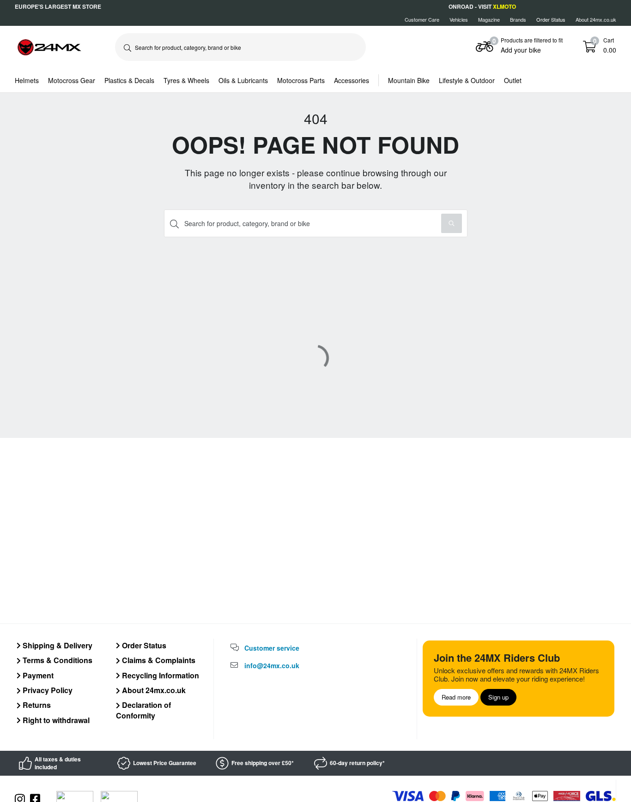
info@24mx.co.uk (271, 665)
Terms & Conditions (56, 660)
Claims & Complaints (157, 660)
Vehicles (458, 19)
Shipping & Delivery (56, 645)
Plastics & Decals (129, 80)
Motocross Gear (71, 80)
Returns (36, 705)
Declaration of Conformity (143, 710)
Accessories (351, 80)
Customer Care (422, 19)
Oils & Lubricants (243, 80)
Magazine (489, 19)
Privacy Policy (47, 690)
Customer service (271, 647)
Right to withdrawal (55, 720)
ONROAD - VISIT (482, 6)
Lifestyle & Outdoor (467, 80)
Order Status (143, 645)
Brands (518, 19)
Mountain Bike (409, 80)
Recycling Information (159, 675)
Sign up (498, 697)
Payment (37, 675)
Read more (456, 697)
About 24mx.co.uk (596, 19)
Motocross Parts (301, 80)
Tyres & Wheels (186, 80)
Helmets (27, 80)
